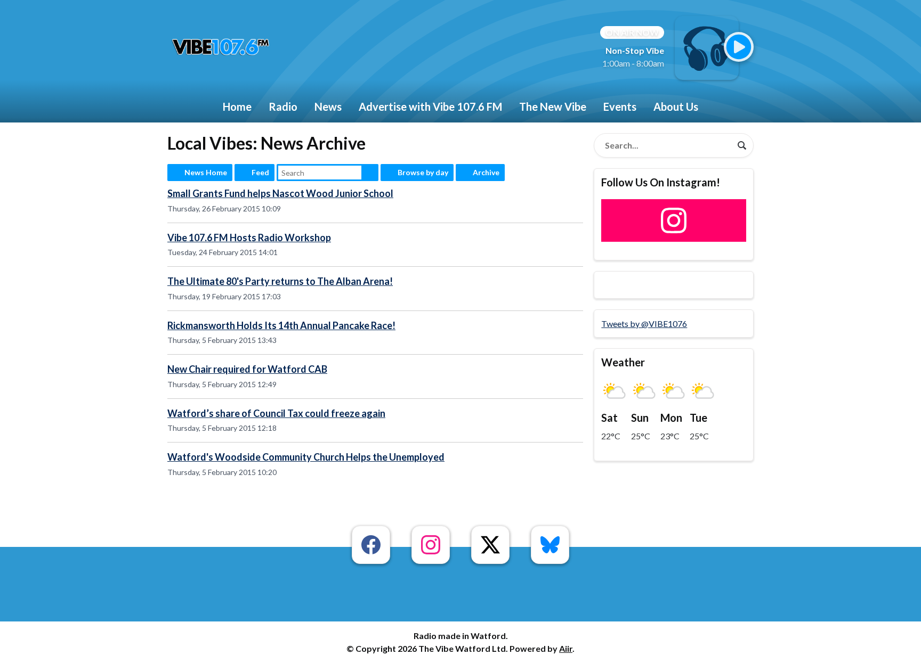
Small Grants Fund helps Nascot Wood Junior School (280, 193)
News (328, 106)
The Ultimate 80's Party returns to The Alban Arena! (280, 281)
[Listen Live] (739, 47)
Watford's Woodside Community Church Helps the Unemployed (306, 457)
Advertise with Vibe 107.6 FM (430, 106)
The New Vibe (552, 106)
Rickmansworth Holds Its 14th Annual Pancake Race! (281, 325)
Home (237, 106)
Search (369, 172)
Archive (486, 172)
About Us (675, 106)
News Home (205, 172)
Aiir (565, 648)
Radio (283, 106)
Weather (623, 362)
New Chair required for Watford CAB (247, 369)
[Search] (742, 145)
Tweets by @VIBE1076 (644, 323)
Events (619, 106)
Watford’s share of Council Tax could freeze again (276, 413)
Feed (260, 172)
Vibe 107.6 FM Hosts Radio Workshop (249, 237)
